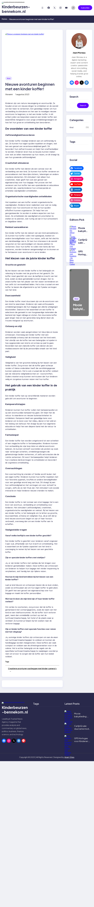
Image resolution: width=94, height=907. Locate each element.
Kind (8, 78)
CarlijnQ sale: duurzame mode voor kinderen (82, 729)
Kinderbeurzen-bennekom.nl (16, 9)
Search (83, 105)
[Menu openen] (42, 7)
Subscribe (85, 8)
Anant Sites (69, 757)
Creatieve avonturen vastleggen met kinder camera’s (32, 668)
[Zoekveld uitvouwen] (73, 8)
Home (5, 19)
